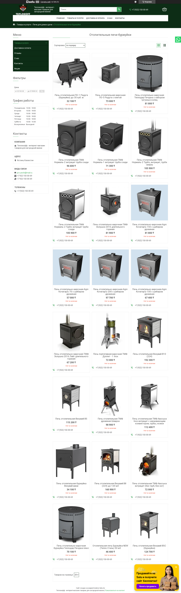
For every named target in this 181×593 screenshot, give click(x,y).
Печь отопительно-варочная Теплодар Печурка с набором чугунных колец (149, 97)
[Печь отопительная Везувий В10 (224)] (149, 332)
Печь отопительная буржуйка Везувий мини (71, 484)
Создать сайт (46, 2)
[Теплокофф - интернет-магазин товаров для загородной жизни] (23, 9)
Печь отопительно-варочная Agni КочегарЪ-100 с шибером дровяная (149, 291)
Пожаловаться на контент (115, 590)
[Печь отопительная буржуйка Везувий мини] (71, 461)
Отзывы (17, 53)
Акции (17, 69)
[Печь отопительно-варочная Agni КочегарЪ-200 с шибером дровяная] (110, 267)
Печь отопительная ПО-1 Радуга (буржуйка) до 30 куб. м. (71, 96)
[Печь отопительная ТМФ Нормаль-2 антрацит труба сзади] (71, 138)
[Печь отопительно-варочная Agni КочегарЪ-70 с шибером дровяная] (71, 267)
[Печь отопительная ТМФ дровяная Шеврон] (110, 397)
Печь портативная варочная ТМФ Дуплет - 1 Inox (110, 355)
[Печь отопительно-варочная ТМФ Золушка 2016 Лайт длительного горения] (71, 332)
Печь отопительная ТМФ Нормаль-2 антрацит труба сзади (71, 161)
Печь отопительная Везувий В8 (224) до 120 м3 (110, 484)
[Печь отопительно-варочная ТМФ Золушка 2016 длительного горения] (110, 202)
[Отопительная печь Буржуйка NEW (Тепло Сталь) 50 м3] (110, 524)
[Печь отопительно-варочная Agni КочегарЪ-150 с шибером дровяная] (149, 202)
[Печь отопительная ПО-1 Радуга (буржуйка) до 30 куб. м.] (71, 73)
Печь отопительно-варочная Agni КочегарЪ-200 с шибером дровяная (110, 291)
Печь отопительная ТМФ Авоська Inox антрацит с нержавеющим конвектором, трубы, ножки (149, 421)
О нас (109, 18)
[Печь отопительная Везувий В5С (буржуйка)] (149, 524)
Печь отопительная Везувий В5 (71, 418)
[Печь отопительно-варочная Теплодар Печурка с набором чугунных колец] (149, 73)
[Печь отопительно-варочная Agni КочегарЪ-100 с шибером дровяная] (149, 267)
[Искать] (119, 9)
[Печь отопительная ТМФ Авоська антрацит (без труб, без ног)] (149, 461)
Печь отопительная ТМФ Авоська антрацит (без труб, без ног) (149, 484)
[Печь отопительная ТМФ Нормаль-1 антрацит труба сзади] (110, 138)
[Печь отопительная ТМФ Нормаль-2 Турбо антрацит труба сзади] (71, 202)
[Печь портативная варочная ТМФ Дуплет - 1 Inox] (110, 332)
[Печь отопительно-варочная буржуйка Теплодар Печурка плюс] (71, 524)
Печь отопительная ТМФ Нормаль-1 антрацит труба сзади (110, 161)
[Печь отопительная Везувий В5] (71, 397)
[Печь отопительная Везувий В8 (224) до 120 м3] (110, 461)
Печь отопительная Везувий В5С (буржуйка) (149, 546)
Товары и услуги (75, 18)
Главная (60, 18)
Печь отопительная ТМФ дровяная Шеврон (110, 419)
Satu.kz (102, 588)
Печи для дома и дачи (42, 25)
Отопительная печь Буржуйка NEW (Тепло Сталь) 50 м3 (110, 546)
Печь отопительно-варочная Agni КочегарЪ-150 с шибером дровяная (149, 226)
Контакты (120, 18)
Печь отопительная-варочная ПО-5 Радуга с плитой (110, 96)
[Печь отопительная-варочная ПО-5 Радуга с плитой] (110, 73)
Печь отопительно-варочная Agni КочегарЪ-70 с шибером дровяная (71, 291)
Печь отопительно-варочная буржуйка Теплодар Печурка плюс (71, 546)
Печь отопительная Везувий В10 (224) (149, 355)
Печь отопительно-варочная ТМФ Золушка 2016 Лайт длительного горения (71, 356)
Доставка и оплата (95, 18)
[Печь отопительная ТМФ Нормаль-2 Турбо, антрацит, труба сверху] (149, 138)
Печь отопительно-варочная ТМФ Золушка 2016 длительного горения (110, 226)
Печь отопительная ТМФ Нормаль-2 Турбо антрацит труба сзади (71, 226)
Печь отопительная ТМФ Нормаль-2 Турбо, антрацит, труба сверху (149, 162)
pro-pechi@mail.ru (24, 173)
